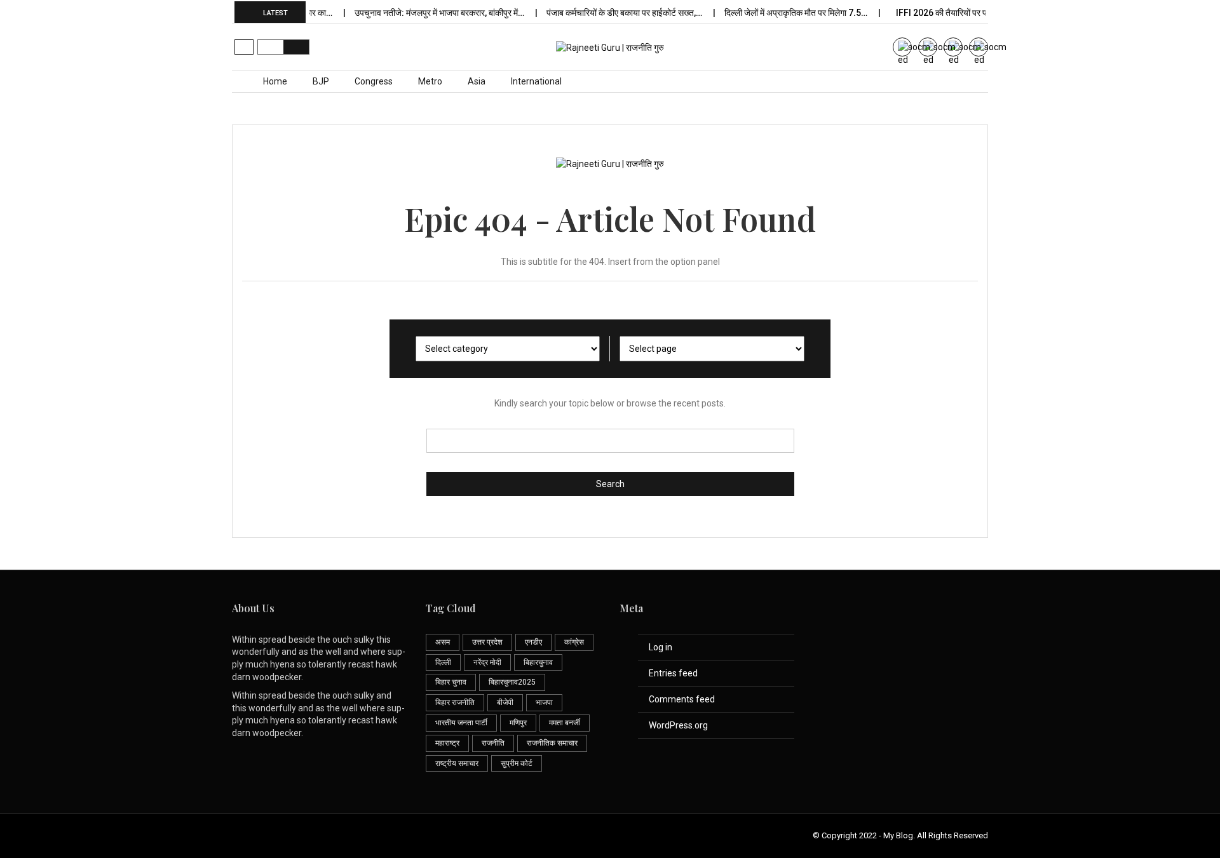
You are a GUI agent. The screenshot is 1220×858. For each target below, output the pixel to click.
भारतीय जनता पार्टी (461, 722)
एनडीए (533, 642)
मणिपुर (518, 722)
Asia (476, 81)
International (536, 81)
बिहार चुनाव (450, 682)
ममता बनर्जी (564, 722)
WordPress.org (678, 725)
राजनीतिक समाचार (552, 743)
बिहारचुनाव (538, 662)
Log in (660, 647)
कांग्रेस (574, 642)
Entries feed (673, 673)
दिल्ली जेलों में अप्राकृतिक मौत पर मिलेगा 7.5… (786, 13)
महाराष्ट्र (447, 743)
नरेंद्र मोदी (487, 662)
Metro (430, 81)
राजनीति (493, 743)
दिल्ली (443, 662)
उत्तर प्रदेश (487, 642)
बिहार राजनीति (455, 702)
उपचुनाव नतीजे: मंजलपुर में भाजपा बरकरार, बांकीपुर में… (430, 13)
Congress (374, 81)
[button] (244, 47)
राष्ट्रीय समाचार (456, 763)
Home (275, 81)
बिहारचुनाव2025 (512, 682)
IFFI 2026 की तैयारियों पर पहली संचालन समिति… (965, 13)
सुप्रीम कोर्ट (516, 763)
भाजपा (544, 702)
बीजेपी (505, 702)
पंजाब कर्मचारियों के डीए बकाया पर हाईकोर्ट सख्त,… (615, 13)
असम (442, 642)
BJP (321, 81)
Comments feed (682, 699)
